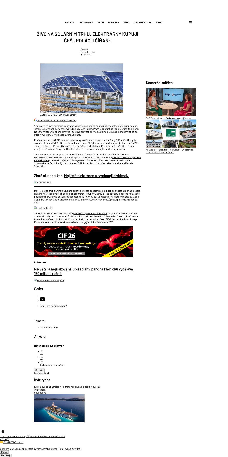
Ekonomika (86, 22)
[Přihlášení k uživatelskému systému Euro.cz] (175, 22)
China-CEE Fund (64, 190)
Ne (41, 359)
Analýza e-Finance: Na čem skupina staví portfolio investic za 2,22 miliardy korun (169, 151)
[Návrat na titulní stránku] (114, 15)
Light (159, 22)
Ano (42, 354)
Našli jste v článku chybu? (53, 305)
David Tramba (87, 51)
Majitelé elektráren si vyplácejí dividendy (96, 175)
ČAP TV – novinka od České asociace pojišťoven (168, 118)
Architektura (143, 22)
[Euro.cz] (3, 433)
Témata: (39, 321)
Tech (101, 22)
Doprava (113, 22)
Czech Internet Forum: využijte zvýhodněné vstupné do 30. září (32, 436)
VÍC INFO (4, 439)
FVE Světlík (58, 143)
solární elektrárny (49, 327)
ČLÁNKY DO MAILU (13, 442)
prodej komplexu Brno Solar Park (90, 213)
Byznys (69, 22)
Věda (126, 22)
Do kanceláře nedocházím (52, 365)
